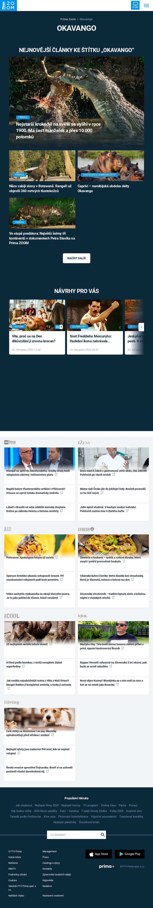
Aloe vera (49, 816)
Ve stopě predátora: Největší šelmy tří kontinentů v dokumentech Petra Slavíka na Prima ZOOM (42, 238)
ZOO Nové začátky (45, 811)
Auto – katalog (69, 811)
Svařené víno (134, 811)
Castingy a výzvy (51, 863)
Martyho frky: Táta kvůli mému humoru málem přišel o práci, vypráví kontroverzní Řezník (112, 646)
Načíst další (76, 258)
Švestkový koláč (89, 822)
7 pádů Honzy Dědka (94, 811)
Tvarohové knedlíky (131, 816)
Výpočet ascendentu (103, 816)
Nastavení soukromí (53, 895)
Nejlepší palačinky (65, 822)
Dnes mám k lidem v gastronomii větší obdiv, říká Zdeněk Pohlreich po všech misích (113, 472)
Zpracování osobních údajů (57, 874)
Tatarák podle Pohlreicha (25, 816)
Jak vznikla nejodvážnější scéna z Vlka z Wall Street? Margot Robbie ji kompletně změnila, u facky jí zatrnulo (38, 682)
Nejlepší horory (70, 805)
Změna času (108, 805)
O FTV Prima (15, 851)
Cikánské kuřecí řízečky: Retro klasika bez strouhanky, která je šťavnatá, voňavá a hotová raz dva (111, 577)
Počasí (133, 805)
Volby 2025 (116, 811)
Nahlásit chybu (16, 895)
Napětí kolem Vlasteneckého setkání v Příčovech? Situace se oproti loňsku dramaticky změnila (35, 490)
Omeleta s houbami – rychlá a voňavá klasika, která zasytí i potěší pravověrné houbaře (110, 559)
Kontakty (47, 868)
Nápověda (48, 880)
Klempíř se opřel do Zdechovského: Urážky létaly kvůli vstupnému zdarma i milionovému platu (38, 472)
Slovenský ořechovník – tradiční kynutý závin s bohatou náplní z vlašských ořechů (112, 595)
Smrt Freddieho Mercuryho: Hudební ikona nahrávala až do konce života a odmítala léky (92, 339)
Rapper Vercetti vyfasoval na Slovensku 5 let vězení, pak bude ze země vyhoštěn (113, 664)
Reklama (13, 863)
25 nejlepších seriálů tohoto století (27, 644)
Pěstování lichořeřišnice (73, 816)
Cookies (12, 880)
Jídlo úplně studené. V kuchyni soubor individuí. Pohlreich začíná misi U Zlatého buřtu (108, 509)
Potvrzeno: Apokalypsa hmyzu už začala (30, 557)
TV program (90, 805)
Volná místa (14, 857)
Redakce (47, 886)
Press (46, 857)
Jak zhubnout (23, 805)
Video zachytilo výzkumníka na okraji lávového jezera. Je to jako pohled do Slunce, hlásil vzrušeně (38, 595)
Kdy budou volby (21, 811)
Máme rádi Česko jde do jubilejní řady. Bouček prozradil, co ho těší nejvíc (113, 490)
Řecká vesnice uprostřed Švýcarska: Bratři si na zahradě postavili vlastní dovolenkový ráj (39, 769)
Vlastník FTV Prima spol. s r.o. (22, 888)
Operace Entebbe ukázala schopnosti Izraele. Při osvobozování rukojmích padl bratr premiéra (35, 577)
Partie (122, 805)
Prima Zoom (68, 19)
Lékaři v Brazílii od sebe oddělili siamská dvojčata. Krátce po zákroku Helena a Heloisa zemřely (36, 509)
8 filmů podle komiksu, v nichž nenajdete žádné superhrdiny (34, 664)
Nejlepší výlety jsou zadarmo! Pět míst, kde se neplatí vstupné (37, 751)
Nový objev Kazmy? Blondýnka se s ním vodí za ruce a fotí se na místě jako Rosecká (111, 682)
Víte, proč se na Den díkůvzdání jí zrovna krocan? (33, 338)
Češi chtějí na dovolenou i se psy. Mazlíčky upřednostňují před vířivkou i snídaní (31, 733)
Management (50, 851)
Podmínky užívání (17, 874)
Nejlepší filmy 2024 (47, 805)
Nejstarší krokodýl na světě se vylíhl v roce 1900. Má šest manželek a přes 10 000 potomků (58, 130)
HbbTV (12, 868)
